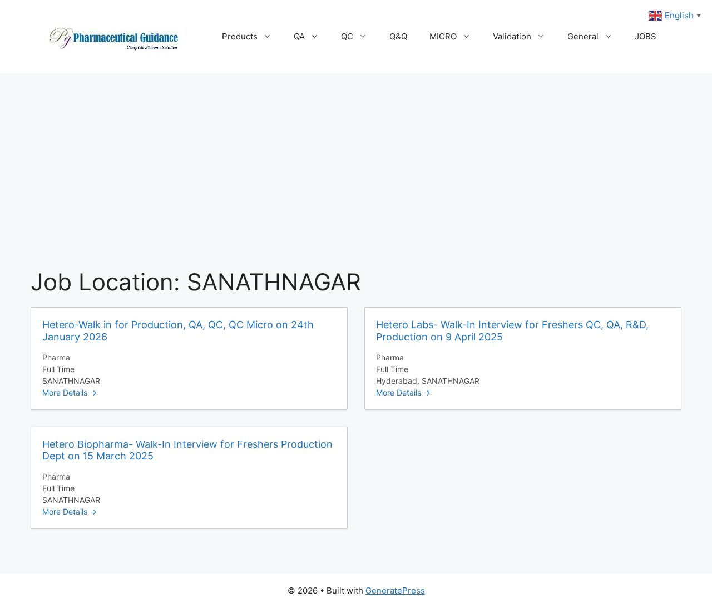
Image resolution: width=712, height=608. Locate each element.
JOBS (645, 36)
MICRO (443, 36)
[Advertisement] (356, 157)
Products (240, 36)
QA (299, 36)
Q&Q (398, 36)
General (583, 36)
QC (347, 36)
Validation (512, 36)
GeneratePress (395, 590)
